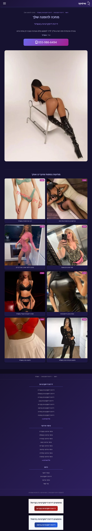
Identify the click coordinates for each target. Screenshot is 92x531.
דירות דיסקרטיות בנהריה (46, 397)
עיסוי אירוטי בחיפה (46, 449)
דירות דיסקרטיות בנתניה (46, 415)
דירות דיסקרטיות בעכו (46, 401)
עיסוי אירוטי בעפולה (46, 435)
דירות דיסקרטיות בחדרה (46, 411)
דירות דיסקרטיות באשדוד (44, 12)
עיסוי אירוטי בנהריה (46, 438)
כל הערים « (46, 419)
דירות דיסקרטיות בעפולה (46, 393)
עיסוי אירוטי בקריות (46, 446)
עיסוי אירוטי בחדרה (46, 453)
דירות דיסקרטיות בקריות (46, 404)
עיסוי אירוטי (46, 480)
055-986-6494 (47, 42)
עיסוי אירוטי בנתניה (46, 456)
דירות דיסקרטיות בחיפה (46, 408)
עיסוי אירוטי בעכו (46, 442)
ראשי (66, 12)
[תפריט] (4, 3)
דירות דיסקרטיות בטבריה (46, 390)
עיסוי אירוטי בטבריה (46, 431)
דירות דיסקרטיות (59, 12)
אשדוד (44, 35)
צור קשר (46, 484)
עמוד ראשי (46, 473)
